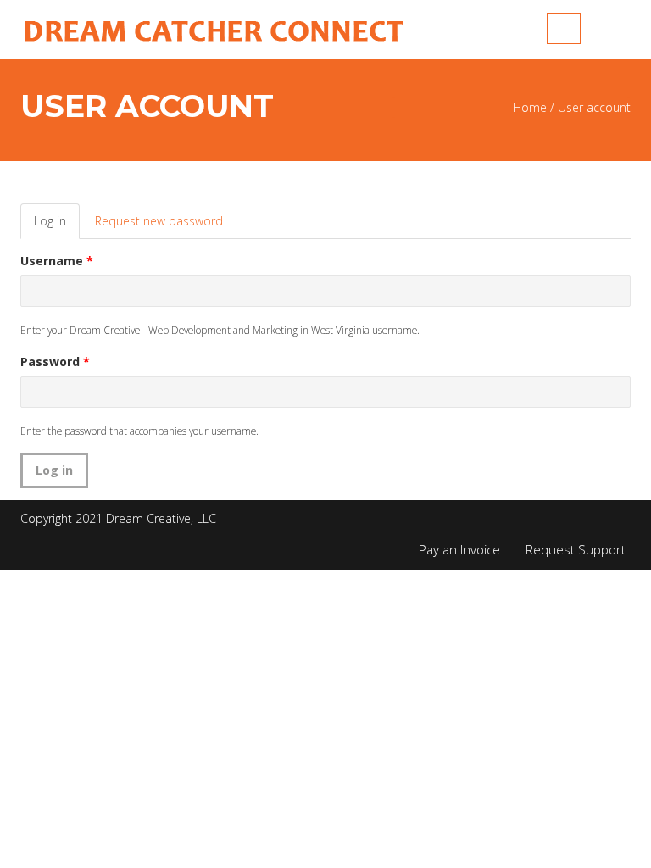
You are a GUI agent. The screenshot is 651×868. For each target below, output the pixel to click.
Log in (57, 226)
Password (55, 361)
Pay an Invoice (459, 549)
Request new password (159, 221)
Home (530, 107)
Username (56, 261)
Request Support (576, 549)
